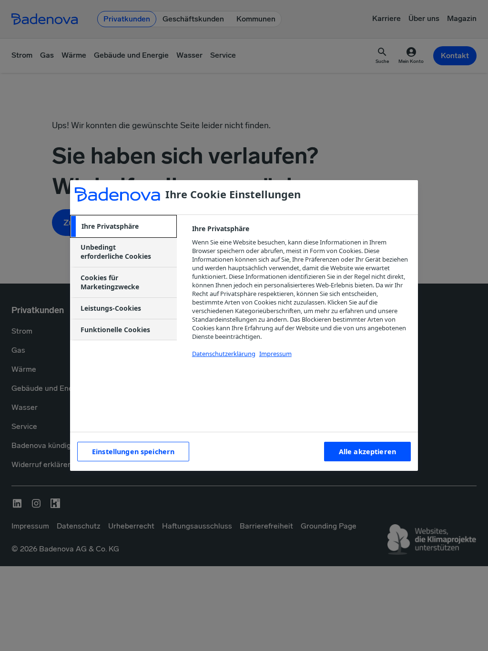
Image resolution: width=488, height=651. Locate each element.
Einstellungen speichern (133, 451)
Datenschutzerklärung (223, 353)
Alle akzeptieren (367, 451)
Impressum (275, 353)
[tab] (123, 226)
